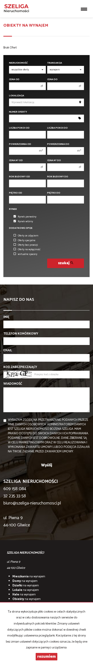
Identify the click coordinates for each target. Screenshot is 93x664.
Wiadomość (12, 384)
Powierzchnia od (20, 144)
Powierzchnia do (58, 144)
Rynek (13, 209)
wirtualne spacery (27, 254)
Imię (6, 317)
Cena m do (54, 160)
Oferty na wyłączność (29, 250)
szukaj (64, 263)
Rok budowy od (19, 176)
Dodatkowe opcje (21, 228)
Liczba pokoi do (57, 128)
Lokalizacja (16, 95)
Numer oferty (18, 112)
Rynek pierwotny (27, 217)
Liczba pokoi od (19, 128)
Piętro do (53, 193)
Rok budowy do (57, 176)
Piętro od (15, 193)
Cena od (14, 79)
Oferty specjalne (26, 240)
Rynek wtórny (25, 222)
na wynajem (28, 576)
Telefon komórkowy (20, 334)
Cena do (52, 79)
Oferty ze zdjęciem (28, 236)
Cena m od (16, 160)
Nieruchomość (18, 63)
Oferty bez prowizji (28, 245)
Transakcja (54, 63)
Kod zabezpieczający (20, 367)
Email (7, 350)
